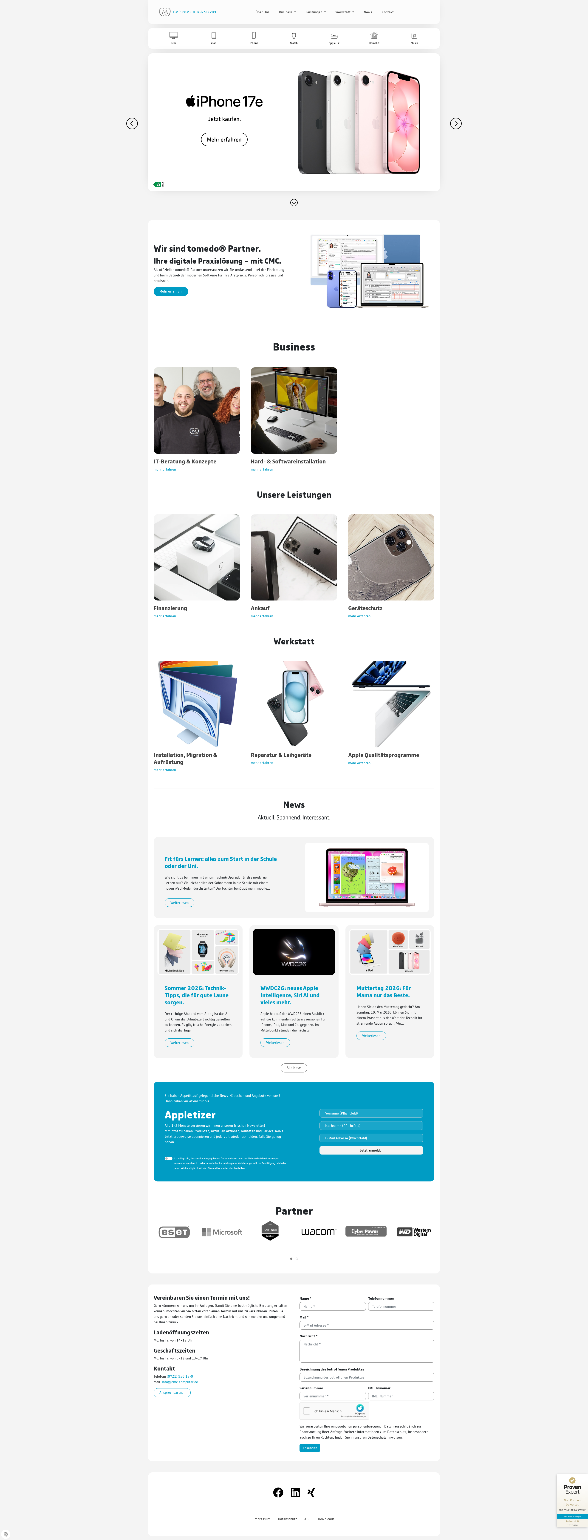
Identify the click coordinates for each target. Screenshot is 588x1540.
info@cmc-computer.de (180, 1381)
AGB (307, 1518)
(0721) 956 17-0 (180, 1376)
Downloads (326, 1518)
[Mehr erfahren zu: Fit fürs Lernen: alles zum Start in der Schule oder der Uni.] (367, 877)
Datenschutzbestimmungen (263, 1158)
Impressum (262, 1518)
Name (305, 1298)
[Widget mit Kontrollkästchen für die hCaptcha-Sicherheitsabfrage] (334, 1411)
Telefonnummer (381, 1298)
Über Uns (262, 11)
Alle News (294, 1067)
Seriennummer (311, 1387)
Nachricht (308, 1335)
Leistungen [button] (314, 11)
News (368, 11)
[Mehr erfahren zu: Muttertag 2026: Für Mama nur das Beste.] (390, 951)
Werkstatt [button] (343, 11)
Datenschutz (287, 1518)
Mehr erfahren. (170, 291)
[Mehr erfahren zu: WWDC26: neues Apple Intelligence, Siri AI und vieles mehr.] (294, 951)
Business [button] (286, 11)
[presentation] (132, 123)
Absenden (309, 1447)
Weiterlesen (179, 902)
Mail (304, 1317)
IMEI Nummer (379, 1387)
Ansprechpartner (172, 1392)
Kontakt (388, 11)
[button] (174, 38)
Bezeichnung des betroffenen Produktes (332, 1369)
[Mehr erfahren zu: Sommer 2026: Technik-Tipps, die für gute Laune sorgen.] (198, 951)
